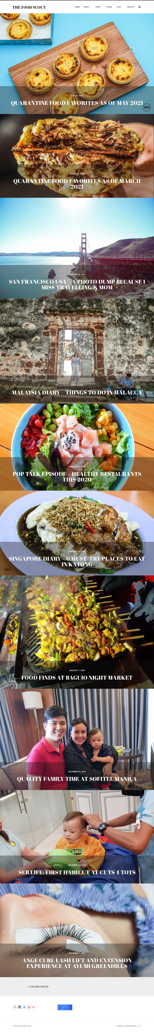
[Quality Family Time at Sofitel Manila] (77, 739)
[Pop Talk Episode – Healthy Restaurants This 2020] (77, 447)
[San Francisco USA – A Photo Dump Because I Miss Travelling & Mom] (77, 248)
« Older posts (39, 986)
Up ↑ (140, 1026)
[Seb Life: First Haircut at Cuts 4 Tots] (77, 836)
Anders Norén (130, 1026)
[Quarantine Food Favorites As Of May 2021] (77, 63)
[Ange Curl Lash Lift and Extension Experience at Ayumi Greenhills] (77, 930)
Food (98, 7)
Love (119, 7)
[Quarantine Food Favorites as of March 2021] (77, 156)
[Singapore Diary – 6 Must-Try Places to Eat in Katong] (77, 533)
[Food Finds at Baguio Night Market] (77, 632)
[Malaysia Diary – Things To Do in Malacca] (77, 351)
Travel (109, 7)
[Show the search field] (139, 7)
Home (77, 7)
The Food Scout (29, 7)
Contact (131, 7)
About (87, 7)
